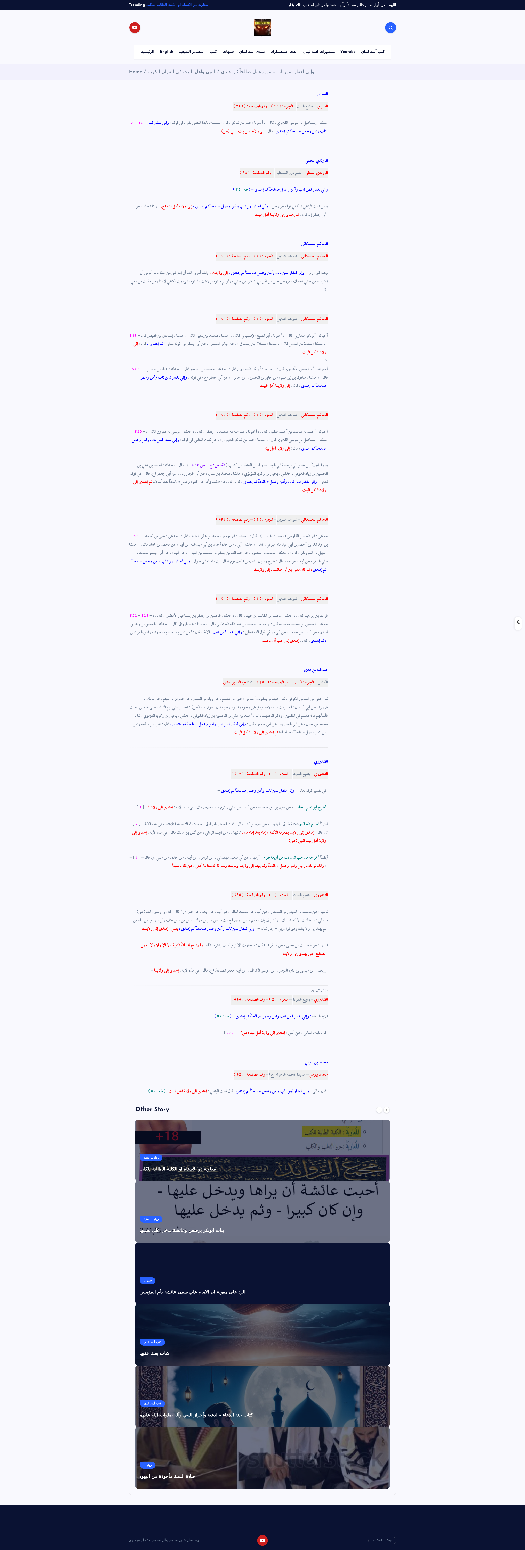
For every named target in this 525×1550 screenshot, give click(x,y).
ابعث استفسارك (284, 52)
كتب (213, 52)
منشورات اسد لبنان (319, 52)
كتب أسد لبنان (373, 52)
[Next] (386, 1110)
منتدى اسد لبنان (252, 52)
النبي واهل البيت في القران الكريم (181, 72)
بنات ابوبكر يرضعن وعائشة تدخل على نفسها (181, 1230)
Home (135, 72)
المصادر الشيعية (192, 52)
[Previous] (379, 1110)
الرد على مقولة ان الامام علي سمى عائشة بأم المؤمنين (192, 1292)
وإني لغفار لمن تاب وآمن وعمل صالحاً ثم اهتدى (267, 72)
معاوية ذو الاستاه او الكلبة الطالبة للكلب (177, 5)
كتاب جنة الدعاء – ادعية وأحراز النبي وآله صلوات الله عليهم (196, 1415)
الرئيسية (147, 52)
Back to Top (384, 1540)
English (166, 52)
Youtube (348, 52)
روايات (148, 1465)
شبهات (228, 52)
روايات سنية (151, 1157)
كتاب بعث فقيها (154, 1353)
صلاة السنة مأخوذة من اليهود (167, 1476)
